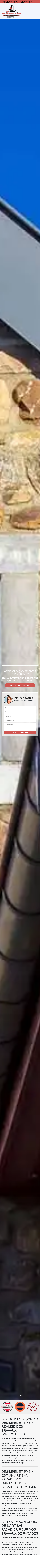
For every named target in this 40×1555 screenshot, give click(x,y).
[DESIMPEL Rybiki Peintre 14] (11, 11)
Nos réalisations (20, 685)
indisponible (9, 2)
